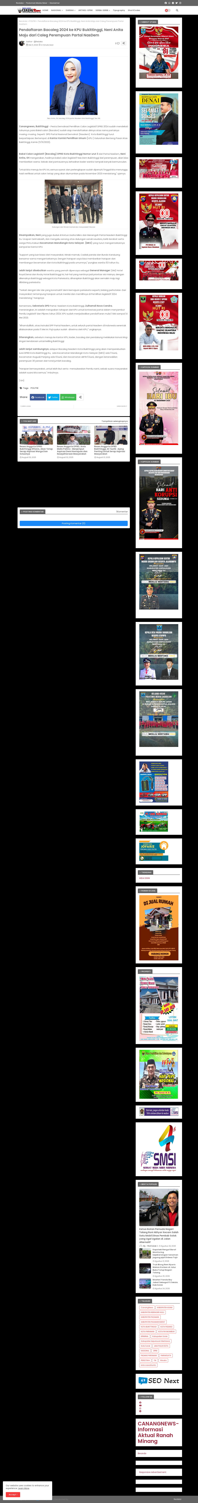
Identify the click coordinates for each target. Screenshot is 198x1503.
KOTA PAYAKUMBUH (166, 1331)
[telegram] (140, 1411)
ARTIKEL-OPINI (85, 10)
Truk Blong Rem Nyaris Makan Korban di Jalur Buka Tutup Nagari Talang (164, 1268)
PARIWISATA (166, 1355)
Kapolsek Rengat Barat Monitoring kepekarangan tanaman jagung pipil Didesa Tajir (165, 1253)
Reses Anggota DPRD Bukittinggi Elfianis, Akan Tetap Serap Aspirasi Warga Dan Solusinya (36, 450)
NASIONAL (56, 10)
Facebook (39, 397)
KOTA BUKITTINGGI (149, 1326)
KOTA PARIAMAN (147, 1331)
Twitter (55, 397)
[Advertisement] (75, 485)
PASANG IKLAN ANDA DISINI (171, 878)
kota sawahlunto (148, 1365)
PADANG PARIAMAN (149, 1355)
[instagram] (140, 1408)
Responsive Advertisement (152, 1472)
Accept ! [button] (13, 1494)
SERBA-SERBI (102, 10)
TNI (155, 1360)
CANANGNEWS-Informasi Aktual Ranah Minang (158, 1432)
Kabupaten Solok (159, 1336)
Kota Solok (145, 1346)
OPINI (155, 1350)
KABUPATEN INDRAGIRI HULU (152, 1312)
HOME (45, 10)
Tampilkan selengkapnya (115, 421)
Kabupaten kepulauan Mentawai (155, 1341)
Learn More (23, 1488)
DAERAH (70, 10)
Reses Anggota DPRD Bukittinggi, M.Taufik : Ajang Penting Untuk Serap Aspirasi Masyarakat (109, 450)
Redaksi (20, 3)
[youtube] (140, 1405)
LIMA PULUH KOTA (161, 1346)
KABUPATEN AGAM (164, 1307)
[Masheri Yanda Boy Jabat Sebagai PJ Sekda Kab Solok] (145, 1283)
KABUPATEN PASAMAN (150, 1317)
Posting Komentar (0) (73, 523)
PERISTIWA (145, 1360)
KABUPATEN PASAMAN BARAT (153, 1322)
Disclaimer (55, 3)
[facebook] (140, 1402)
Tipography (119, 10)
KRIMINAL (144, 1336)
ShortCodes (134, 10)
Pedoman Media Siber (36, 3)
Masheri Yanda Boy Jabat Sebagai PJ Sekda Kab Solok (165, 1282)
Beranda (23, 21)
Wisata (163, 1360)
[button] (177, 10)
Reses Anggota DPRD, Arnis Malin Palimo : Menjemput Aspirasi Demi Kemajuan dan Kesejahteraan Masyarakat (72, 450)
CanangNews (147, 1307)
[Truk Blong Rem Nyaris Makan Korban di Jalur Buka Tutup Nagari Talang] (145, 1268)
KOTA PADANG (166, 1326)
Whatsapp (70, 397)
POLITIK (32, 21)
